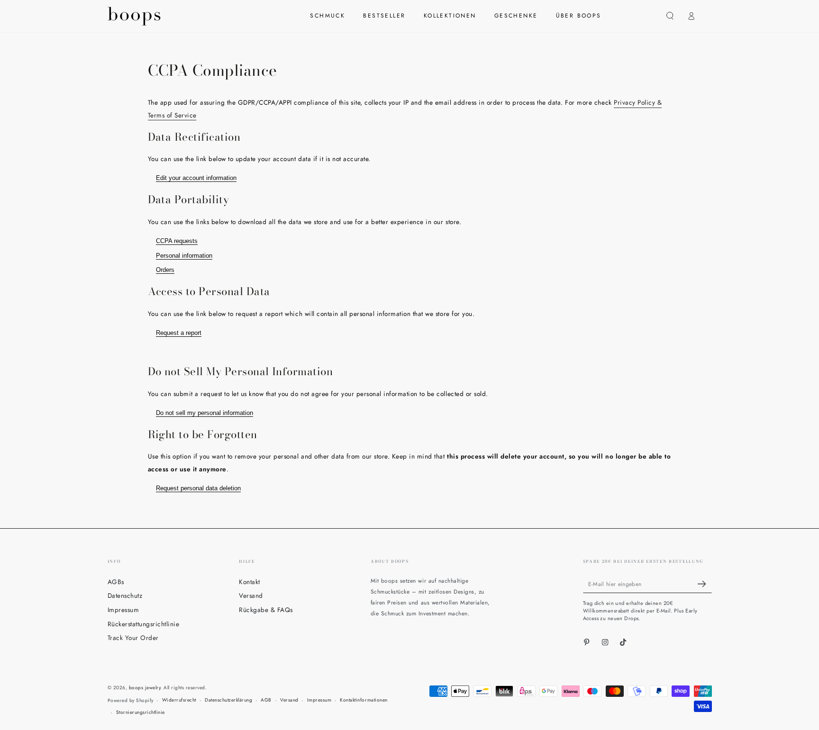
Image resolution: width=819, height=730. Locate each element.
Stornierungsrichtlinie (140, 712)
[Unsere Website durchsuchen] (670, 16)
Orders (165, 269)
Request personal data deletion (198, 488)
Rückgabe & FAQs (266, 609)
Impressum (123, 609)
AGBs (116, 581)
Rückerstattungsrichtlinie (144, 624)
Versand (251, 595)
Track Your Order (133, 637)
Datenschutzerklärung (228, 699)
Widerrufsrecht (179, 699)
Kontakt (249, 581)
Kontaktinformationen (363, 699)
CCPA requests (177, 240)
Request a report (178, 332)
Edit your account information (196, 177)
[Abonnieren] (705, 584)
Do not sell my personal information (204, 412)
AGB (266, 699)
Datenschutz (125, 595)
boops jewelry (145, 687)
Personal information (184, 255)
